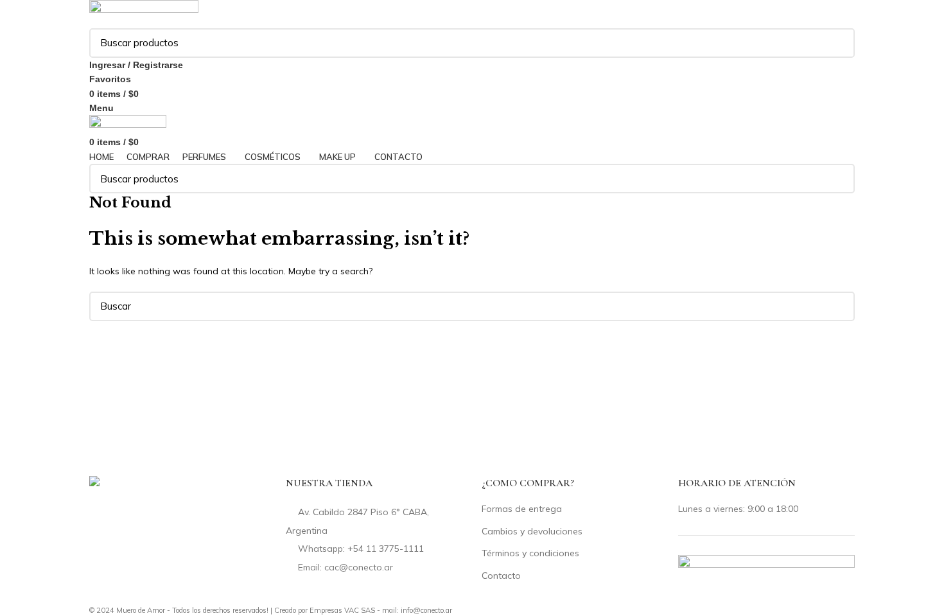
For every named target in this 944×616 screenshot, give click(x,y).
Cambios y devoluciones (532, 531)
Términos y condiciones (530, 553)
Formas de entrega (522, 509)
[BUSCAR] (837, 43)
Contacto (501, 575)
